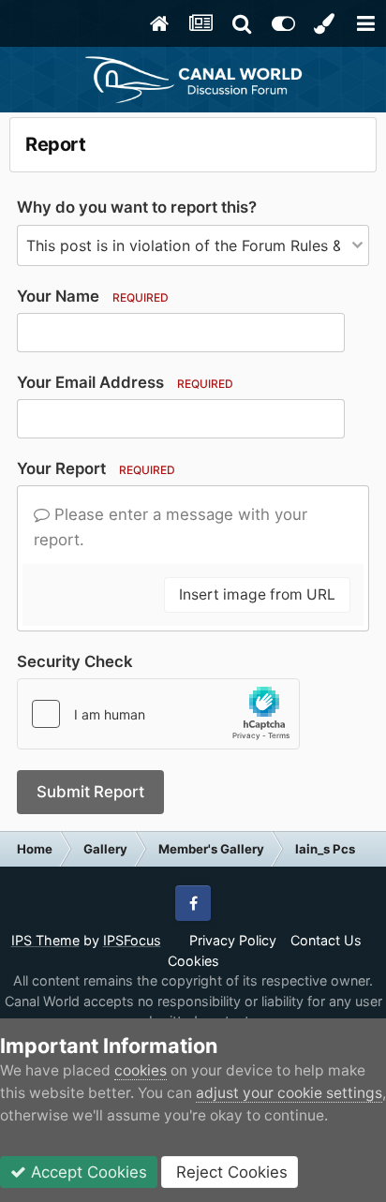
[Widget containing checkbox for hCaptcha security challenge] (158, 713)
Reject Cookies (229, 1172)
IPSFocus (132, 940)
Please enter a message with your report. (170, 527)
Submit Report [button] (90, 791)
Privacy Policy (232, 940)
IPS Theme (45, 940)
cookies (140, 1070)
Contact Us (326, 940)
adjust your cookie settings (289, 1093)
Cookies (193, 961)
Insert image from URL (257, 594)
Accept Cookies (86, 1172)
